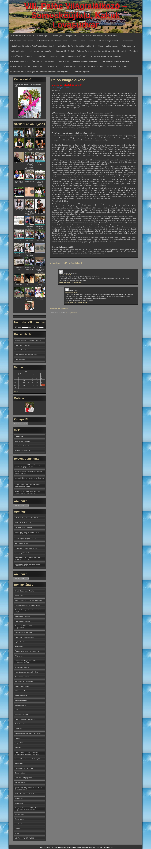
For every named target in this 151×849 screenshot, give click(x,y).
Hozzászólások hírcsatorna (23, 446)
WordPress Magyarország (22, 450)
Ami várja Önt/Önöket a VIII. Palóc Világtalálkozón (97, 66)
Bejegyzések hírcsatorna (22, 441)
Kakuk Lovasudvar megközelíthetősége (114, 61)
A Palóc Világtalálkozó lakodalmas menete (52, 41)
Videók (17, 833)
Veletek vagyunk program (22, 538)
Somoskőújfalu (57, 36)
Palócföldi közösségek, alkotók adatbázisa (105, 56)
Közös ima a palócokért (22, 691)
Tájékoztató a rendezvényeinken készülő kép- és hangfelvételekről (101, 51)
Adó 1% (17, 543)
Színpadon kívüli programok (107, 46)
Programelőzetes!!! (20, 527)
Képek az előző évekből (65, 51)
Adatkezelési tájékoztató (77, 56)
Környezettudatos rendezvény (41, 51)
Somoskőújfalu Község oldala (21, 56)
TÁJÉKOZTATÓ (53, 66)
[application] (29, 327)
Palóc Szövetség (20, 359)
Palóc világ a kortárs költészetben (25, 719)
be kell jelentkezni (71, 313)
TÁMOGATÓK (19, 522)
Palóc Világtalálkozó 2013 (22, 345)
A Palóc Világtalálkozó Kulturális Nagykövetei (28, 600)
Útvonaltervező (127, 41)
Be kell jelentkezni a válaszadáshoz (70, 282)
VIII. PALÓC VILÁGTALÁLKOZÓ (22, 36)
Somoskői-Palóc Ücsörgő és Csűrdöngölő (27, 759)
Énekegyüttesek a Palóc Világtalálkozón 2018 (27, 66)
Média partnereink (128, 46)
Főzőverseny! (19, 656)
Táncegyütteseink (69, 66)
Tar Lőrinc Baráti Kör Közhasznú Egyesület (28, 340)
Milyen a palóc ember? (21, 714)
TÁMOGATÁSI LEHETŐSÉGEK (24, 794)
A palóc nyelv (19, 596)
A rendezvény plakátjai (21, 548)
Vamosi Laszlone (20, 484)
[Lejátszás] (16, 327)
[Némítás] (38, 327)
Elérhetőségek (42, 36)
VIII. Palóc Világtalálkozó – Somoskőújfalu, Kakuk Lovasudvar (75, 15)
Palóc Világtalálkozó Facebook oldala (26, 354)
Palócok (17, 738)
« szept (16, 391)
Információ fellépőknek (81, 72)
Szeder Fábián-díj (78, 41)
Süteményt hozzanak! (57, 56)
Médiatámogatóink (20, 710)
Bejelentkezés (19, 436)
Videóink (92, 41)
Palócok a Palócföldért (21, 350)
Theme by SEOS (108, 847)
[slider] (26, 327)
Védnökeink (134, 51)
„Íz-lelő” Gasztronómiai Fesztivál (24, 591)
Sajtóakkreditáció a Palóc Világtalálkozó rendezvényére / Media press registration (39, 72)
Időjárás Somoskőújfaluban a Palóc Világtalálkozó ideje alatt (32, 46)
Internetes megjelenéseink (108, 41)
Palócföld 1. (18, 728)
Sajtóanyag (18, 553)
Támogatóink (40, 56)
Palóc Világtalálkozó (21, 724)
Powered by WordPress (95, 847)
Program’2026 (71, 36)
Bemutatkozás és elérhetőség (24, 632)
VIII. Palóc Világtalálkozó (22, 518)
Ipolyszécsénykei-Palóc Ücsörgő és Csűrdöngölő (76, 46)
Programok (123, 66)
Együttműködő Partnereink (23, 642)
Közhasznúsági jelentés (22, 686)
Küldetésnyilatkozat (21, 695)
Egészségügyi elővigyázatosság (85, 61)
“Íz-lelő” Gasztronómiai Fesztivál (21, 41)
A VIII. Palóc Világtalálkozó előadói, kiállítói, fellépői (99, 36)
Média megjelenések (17, 51)
